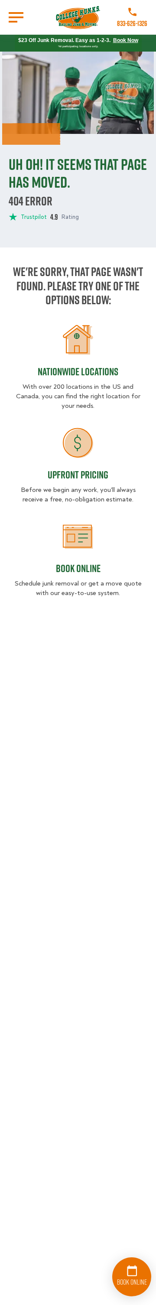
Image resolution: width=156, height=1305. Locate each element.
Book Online (78, 568)
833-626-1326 (132, 23)
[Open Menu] (16, 17)
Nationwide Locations (78, 371)
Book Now (125, 40)
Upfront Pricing (78, 474)
